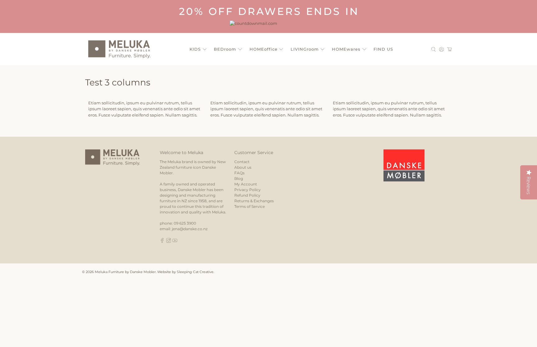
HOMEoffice (264, 49)
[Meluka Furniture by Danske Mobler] (119, 49)
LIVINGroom (305, 49)
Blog (238, 178)
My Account (245, 184)
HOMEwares (346, 49)
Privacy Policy (247, 189)
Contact (242, 161)
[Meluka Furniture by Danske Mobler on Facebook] (162, 241)
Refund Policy (247, 195)
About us (242, 167)
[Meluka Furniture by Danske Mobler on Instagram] (168, 241)
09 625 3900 (185, 223)
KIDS (195, 49)
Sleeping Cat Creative (195, 272)
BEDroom (225, 49)
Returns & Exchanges (254, 201)
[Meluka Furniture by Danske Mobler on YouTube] (174, 241)
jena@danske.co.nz (190, 228)
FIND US (383, 49)
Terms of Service (249, 206)
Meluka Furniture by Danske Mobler (125, 272)
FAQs (239, 173)
